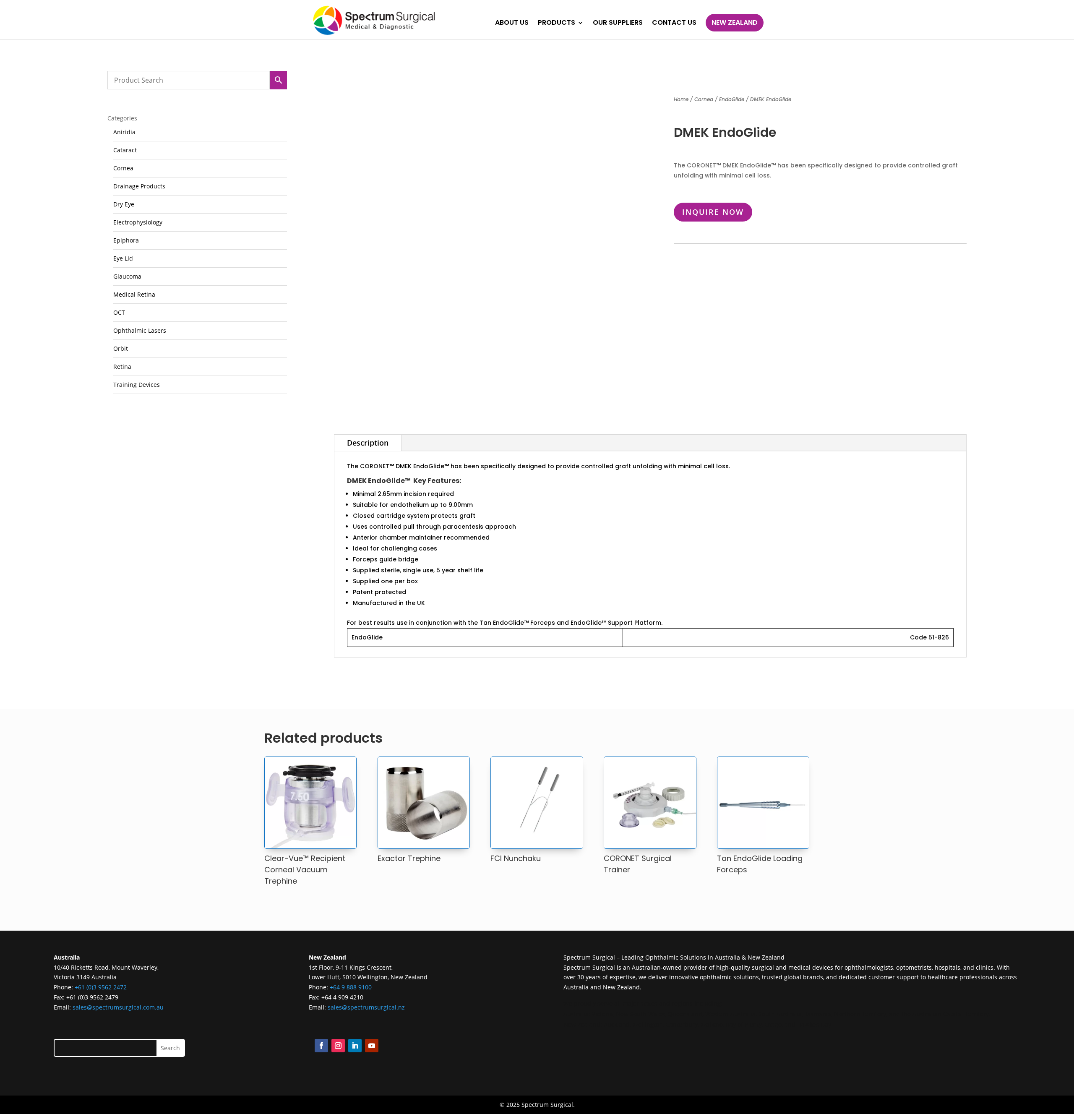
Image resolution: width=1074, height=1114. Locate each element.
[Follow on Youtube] (371, 1045)
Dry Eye (123, 204)
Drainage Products (139, 186)
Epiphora (126, 240)
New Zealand (735, 22)
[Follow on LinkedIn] (355, 1045)
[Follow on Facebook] (321, 1045)
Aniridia (124, 132)
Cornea (123, 168)
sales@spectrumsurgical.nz (366, 1007)
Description (367, 443)
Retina (122, 366)
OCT (119, 312)
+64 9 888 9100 (351, 987)
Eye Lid (123, 258)
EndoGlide (731, 99)
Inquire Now (713, 212)
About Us (512, 23)
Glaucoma (127, 276)
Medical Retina (134, 294)
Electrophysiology (137, 222)
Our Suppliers (618, 23)
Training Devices (136, 385)
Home (681, 99)
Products (556, 23)
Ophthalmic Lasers (139, 330)
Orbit (120, 348)
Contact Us (674, 23)
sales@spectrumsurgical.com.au (118, 1007)
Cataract (125, 150)
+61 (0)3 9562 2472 (101, 987)
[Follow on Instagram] (338, 1045)
